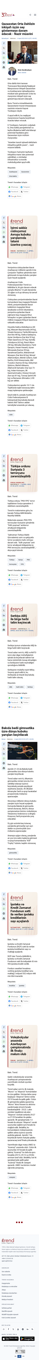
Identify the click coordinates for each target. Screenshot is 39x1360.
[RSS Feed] (32, 1329)
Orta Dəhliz (13, 176)
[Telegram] (23, 1329)
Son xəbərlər (6, 1271)
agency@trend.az (7, 1261)
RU (23, 1356)
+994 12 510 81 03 (7, 1258)
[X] (13, 1329)
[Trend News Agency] (8, 1241)
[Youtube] (18, 1329)
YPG (22, 564)
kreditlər (12, 986)
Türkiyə (11, 560)
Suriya (20, 560)
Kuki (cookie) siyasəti (9, 1318)
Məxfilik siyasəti (7, 1311)
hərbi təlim (19, 687)
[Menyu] (35, 15)
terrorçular (13, 564)
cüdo (11, 415)
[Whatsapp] (4, 1329)
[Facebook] (8, 1329)
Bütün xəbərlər (22, 72)
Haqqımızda (6, 1283)
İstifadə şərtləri (7, 1308)
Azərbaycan (13, 172)
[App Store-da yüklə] (10, 1339)
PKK (28, 560)
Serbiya (30, 687)
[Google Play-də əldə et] (27, 1339)
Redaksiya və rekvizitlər (9, 1286)
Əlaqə (4, 1290)
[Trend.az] (8, 15)
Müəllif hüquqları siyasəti (10, 1314)
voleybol (12, 1177)
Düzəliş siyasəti (7, 1296)
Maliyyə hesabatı (7, 1299)
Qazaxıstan (25, 172)
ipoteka (21, 986)
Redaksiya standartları (9, 1293)
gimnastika (13, 853)
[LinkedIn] (27, 1329)
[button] (4, 43)
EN (15, 1356)
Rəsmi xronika (6, 1275)
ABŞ (10, 687)
